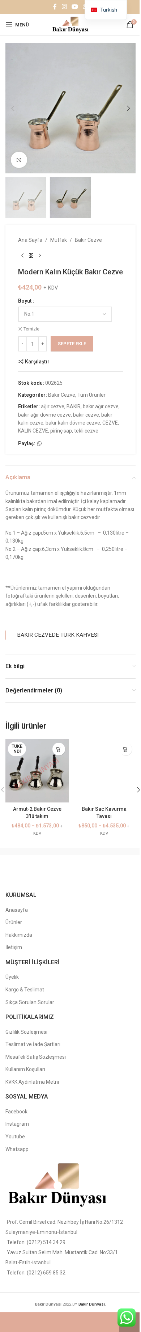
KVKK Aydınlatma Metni (32, 1082)
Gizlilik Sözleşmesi (26, 1032)
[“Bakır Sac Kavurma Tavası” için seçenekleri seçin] (125, 749)
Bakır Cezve (88, 240)
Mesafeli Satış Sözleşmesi (35, 1057)
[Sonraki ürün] (39, 256)
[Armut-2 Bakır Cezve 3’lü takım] (37, 770)
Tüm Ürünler (91, 395)
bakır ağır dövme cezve (44, 415)
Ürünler (13, 922)
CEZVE (110, 423)
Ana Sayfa (30, 240)
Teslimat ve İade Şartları (32, 1044)
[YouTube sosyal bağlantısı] (74, 6)
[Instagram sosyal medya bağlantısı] (64, 6)
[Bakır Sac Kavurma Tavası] (104, 770)
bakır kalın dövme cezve (73, 423)
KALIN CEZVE (33, 431)
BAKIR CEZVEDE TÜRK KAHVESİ (58, 635)
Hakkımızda (18, 935)
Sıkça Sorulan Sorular (29, 1002)
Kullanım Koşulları (25, 1069)
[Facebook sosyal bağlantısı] (55, 6)
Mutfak (58, 240)
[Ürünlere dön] (31, 256)
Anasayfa (16, 910)
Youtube (15, 1136)
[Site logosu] (70, 24)
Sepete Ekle (72, 343)
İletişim (13, 947)
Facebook (16, 1111)
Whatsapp (17, 1149)
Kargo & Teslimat (24, 989)
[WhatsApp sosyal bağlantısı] (39, 443)
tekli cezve (86, 431)
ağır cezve (52, 406)
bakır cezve (86, 415)
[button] (12, 108)
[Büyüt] (19, 160)
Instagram (17, 1124)
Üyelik (12, 977)
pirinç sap (61, 431)
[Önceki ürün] (22, 256)
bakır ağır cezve (101, 406)
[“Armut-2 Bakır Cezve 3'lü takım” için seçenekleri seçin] (58, 749)
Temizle (31, 329)
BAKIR (74, 406)
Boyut (25, 301)
